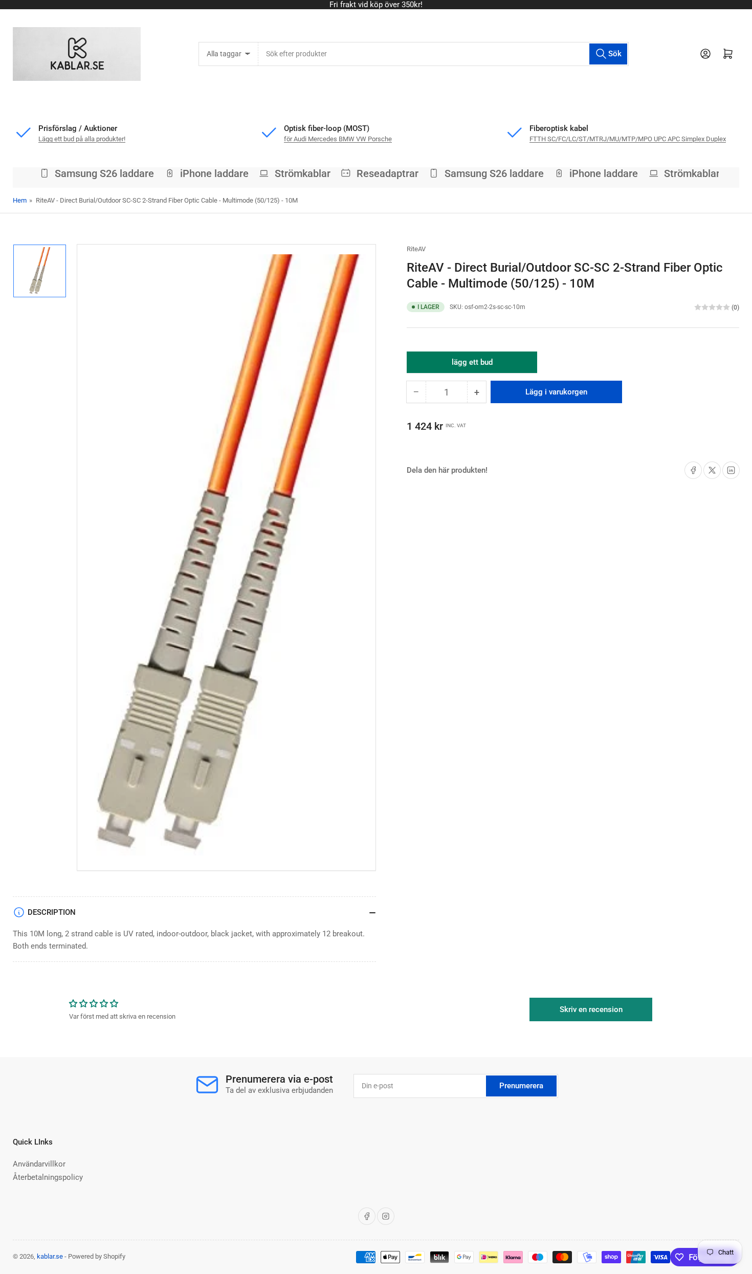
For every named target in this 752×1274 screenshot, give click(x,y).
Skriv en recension (591, 1009)
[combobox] (443, 54)
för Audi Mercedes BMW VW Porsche (338, 139)
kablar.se (50, 1256)
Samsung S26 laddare (95, 173)
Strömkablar (293, 173)
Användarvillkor (39, 1164)
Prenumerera (521, 1085)
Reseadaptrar (378, 173)
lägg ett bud (472, 365)
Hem (20, 200)
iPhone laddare (205, 173)
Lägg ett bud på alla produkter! (376, 4)
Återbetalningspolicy (48, 1177)
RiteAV (416, 249)
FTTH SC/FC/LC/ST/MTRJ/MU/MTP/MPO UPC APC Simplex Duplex (627, 139)
